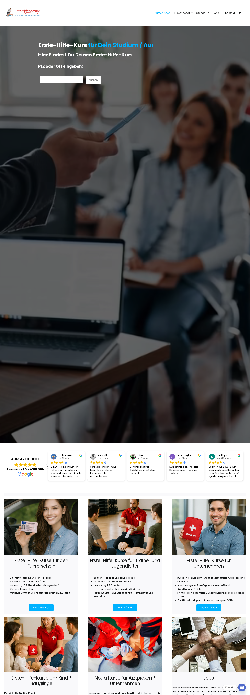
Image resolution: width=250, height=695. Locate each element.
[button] (243, 466)
